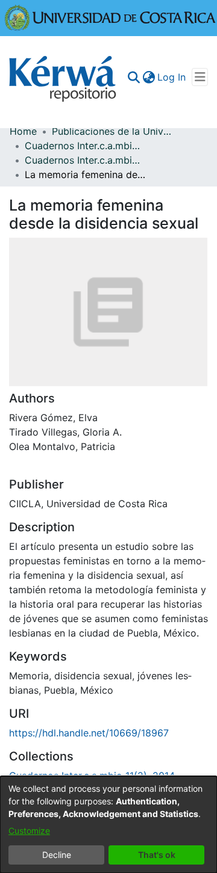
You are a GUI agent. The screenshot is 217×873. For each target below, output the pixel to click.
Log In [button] (172, 77)
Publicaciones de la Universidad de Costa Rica (112, 131)
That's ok (156, 855)
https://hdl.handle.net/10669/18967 (89, 733)
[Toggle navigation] (200, 77)
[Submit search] (133, 77)
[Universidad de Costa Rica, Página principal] (110, 17)
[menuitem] (148, 77)
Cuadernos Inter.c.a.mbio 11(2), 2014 (85, 160)
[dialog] (108, 824)
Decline (56, 855)
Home (23, 131)
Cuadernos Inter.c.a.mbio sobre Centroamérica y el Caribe (85, 146)
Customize (29, 830)
